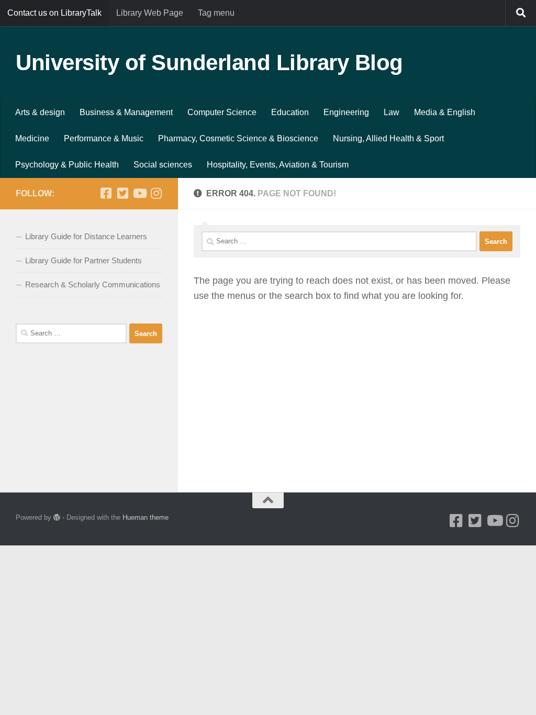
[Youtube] (139, 193)
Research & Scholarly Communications (92, 284)
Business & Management (126, 112)
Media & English (444, 112)
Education (290, 112)
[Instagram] (156, 193)
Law (391, 112)
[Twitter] (122, 193)
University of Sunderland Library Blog (209, 62)
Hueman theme (145, 517)
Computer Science (221, 112)
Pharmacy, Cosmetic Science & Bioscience (238, 138)
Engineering (346, 112)
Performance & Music (103, 138)
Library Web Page (149, 12)
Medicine (32, 138)
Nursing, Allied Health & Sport (388, 138)
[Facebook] (105, 193)
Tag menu (216, 12)
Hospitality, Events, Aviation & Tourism (278, 164)
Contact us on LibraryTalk (54, 12)
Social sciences (162, 164)
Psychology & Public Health (67, 164)
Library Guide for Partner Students (83, 260)
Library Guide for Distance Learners (86, 236)
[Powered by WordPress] (56, 517)
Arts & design (40, 112)
